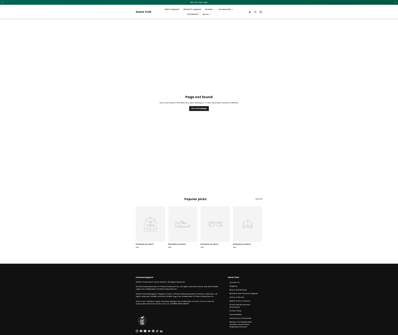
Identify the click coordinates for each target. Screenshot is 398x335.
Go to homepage (199, 108)
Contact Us (234, 282)
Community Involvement (240, 318)
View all (258, 199)
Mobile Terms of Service (239, 301)
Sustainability (235, 314)
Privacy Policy (235, 311)
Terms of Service (236, 297)
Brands (209, 9)
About (206, 14)
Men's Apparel (172, 9)
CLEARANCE (192, 14)
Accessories (225, 9)
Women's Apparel (192, 9)
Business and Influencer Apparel (243, 293)
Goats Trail (143, 12)
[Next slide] (395, 2)
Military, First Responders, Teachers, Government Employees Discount (240, 324)
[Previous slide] (2, 2)
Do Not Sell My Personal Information (239, 306)
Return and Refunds (238, 290)
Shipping (233, 286)
